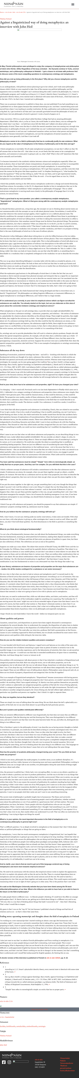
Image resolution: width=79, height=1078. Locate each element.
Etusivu (2, 12)
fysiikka (3, 1026)
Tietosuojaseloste (66, 1063)
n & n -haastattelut (7, 1017)
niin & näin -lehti (10, 12)
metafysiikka (21, 1026)
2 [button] (47, 361)
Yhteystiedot (65, 1058)
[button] (72, 4)
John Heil (3, 1045)
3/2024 (53, 958)
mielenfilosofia (32, 1026)
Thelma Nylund (5, 19)
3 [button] (36, 461)
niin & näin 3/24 (20, 12)
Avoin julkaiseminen (67, 1071)
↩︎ (15, 972)
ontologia (41, 1026)
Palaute (63, 1061)
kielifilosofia (11, 1026)
